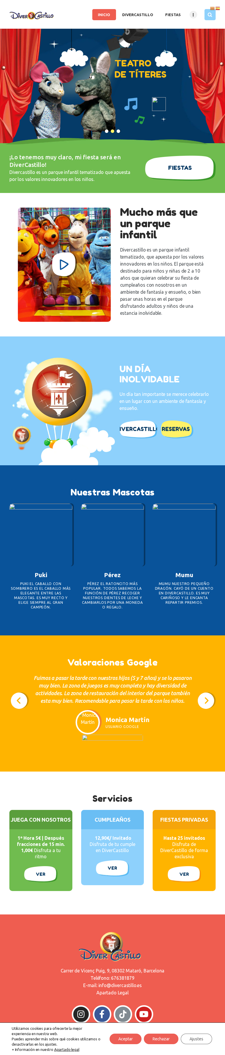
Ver (40, 874)
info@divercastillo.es (120, 985)
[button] (19, 700)
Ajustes (196, 1039)
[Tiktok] (123, 1014)
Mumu (184, 574)
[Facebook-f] (102, 1014)
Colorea (41, 532)
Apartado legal (66, 1049)
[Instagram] (81, 1014)
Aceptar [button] (125, 1039)
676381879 (122, 978)
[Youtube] (144, 1014)
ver (112, 868)
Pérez (112, 574)
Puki (41, 574)
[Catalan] (212, 8)
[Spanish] (218, 8)
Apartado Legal (112, 992)
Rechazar (161, 1039)
